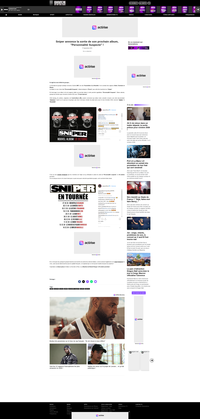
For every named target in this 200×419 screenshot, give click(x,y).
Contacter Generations (142, 406)
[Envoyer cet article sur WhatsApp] (91, 282)
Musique (36, 14)
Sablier (121, 100)
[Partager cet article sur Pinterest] (87, 282)
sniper (51, 288)
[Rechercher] (149, 3)
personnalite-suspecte (74, 288)
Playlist (52, 410)
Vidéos (131, 14)
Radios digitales (89, 14)
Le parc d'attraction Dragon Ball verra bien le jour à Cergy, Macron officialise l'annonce (138, 272)
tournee (61, 288)
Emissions (52, 406)
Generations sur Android (91, 408)
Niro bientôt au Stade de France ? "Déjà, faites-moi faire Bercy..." (138, 199)
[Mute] (28, 9)
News (20, 14)
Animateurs (53, 408)
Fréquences (190, 14)
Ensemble (52, 101)
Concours (148, 14)
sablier (65, 288)
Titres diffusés (168, 14)
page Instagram (119, 261)
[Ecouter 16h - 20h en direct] (138, 48)
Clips (119, 408)
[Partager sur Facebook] (79, 282)
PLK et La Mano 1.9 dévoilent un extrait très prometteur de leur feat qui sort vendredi (137, 164)
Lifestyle (69, 14)
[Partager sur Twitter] (83, 282)
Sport (52, 14)
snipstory (87, 288)
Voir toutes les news (139, 293)
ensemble (56, 288)
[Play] (2, 10)
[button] (134, 360)
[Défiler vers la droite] (152, 360)
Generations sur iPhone (91, 406)
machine (82, 288)
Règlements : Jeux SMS (108, 410)
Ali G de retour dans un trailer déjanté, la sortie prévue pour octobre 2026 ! (138, 126)
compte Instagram (62, 174)
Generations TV (112, 14)
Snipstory (52, 100)
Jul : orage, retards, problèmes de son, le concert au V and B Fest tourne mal (137, 236)
